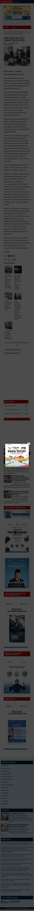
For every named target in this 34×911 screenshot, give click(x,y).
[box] (17, 455)
